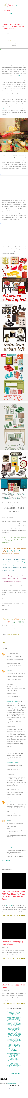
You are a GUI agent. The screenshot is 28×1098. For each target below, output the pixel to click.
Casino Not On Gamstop (14, 1016)
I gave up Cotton (9, 905)
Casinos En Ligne (14, 1032)
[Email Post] (3, 640)
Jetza (8, 820)
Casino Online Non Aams (14, 1029)
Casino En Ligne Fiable (14, 1044)
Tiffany (8, 670)
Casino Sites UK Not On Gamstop (14, 1043)
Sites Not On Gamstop (14, 1018)
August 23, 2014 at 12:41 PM (14, 815)
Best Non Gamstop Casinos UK (14, 1017)
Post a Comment (6, 860)
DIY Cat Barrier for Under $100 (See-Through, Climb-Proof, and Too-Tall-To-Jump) (14, 895)
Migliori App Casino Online (14, 1048)
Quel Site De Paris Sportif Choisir (14, 1052)
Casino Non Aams (14, 1055)
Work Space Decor (7, 637)
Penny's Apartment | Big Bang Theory (12, 943)
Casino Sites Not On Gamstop (14, 1033)
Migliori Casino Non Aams (14, 1028)
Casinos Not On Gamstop (14, 1012)
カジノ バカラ (14, 1050)
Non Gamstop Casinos (14, 1013)
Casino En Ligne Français (14, 1060)
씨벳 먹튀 (14, 1049)
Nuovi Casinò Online (14, 1066)
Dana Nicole (10, 801)
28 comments (11, 915)
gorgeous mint (5, 108)
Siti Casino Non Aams (14, 1056)
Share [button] (3, 642)
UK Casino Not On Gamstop (14, 1035)
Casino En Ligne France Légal (14, 1065)
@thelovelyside (18, 551)
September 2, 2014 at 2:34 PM (14, 843)
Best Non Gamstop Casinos (14, 1019)
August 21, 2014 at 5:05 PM (14, 722)
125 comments (11, 958)
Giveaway (17, 634)
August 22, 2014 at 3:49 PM (14, 769)
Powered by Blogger (14, 1073)
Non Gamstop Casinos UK (14, 1036)
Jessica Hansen (10, 1080)
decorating (10, 634)
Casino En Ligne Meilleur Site (14, 1024)
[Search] (21, 3)
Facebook (15, 625)
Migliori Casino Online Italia (14, 1046)
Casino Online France (14, 1059)
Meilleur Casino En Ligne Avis (14, 1039)
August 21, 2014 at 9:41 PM (14, 757)
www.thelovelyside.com (11, 1083)
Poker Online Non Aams (14, 1062)
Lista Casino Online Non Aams (14, 1040)
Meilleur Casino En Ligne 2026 (14, 1053)
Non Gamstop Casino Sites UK (14, 1020)
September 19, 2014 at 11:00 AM (15, 856)
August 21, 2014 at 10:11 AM (14, 665)
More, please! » (21, 915)
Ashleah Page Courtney (12, 701)
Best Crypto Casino (14, 1063)
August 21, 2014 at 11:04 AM (14, 679)
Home (4, 14)
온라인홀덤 (14, 1058)
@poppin (9, 551)
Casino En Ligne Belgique (14, 1045)
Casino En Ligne (14, 1022)
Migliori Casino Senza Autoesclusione (14, 1011)
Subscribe (6, 11)
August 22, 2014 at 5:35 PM (14, 797)
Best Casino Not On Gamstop (14, 1025)
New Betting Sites (14, 1014)
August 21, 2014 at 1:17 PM (14, 696)
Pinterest (23, 625)
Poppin (20, 75)
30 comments (11, 1003)
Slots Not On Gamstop (14, 1027)
